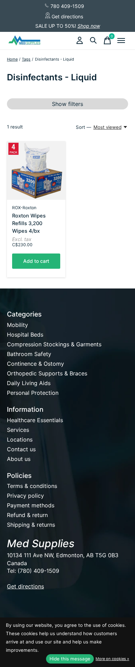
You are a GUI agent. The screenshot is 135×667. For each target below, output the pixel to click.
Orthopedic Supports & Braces (47, 373)
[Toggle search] (93, 40)
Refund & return (27, 515)
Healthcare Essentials (35, 420)
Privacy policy (25, 495)
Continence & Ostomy (35, 363)
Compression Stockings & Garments (54, 344)
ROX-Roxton (24, 207)
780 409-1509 (66, 6)
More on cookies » (112, 658)
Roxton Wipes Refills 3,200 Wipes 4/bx (29, 223)
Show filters (67, 103)
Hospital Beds (25, 334)
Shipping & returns (31, 524)
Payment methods (30, 505)
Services (18, 429)
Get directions (66, 16)
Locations (20, 439)
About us (18, 458)
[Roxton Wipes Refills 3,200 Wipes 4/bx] (36, 170)
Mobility (17, 324)
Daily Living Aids (29, 383)
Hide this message (70, 658)
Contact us (21, 449)
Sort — (83, 127)
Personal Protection (32, 392)
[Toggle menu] (121, 40)
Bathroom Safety (29, 353)
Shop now (89, 26)
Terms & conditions (32, 485)
